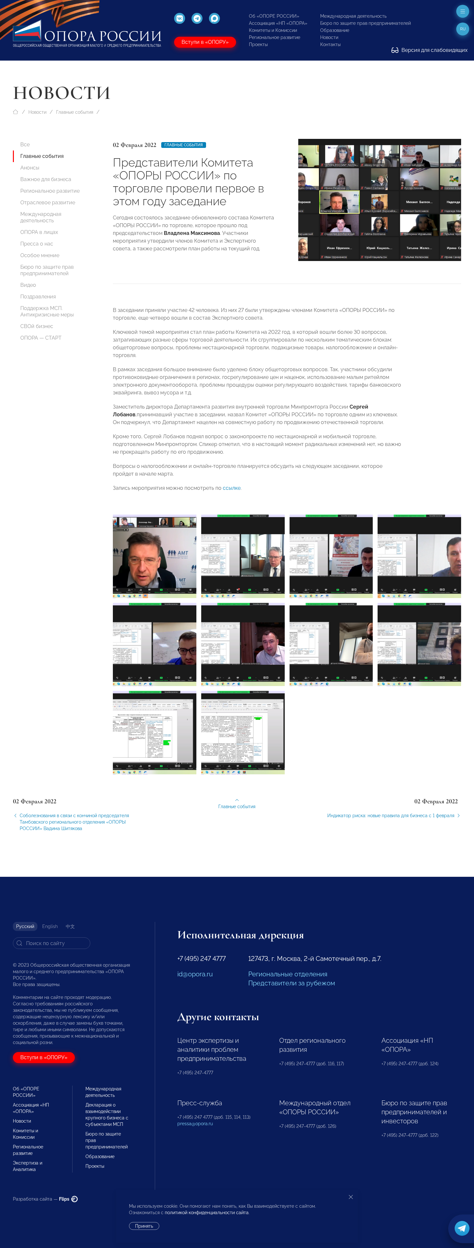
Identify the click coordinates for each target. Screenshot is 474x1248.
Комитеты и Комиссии (273, 30)
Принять (144, 1226)
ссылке (232, 488)
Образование (334, 30)
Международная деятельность (353, 16)
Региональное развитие (274, 37)
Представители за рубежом (291, 983)
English (50, 926)
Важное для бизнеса (45, 179)
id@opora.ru (195, 974)
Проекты (258, 44)
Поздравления (38, 297)
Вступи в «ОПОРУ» (205, 42)
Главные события (74, 112)
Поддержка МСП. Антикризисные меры (47, 311)
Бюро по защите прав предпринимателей (365, 23)
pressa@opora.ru (195, 1123)
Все (25, 144)
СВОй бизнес (36, 326)
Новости (329, 37)
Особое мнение (39, 255)
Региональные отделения (287, 974)
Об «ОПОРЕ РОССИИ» (274, 16)
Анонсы (29, 168)
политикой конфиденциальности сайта (207, 1212)
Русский (25, 926)
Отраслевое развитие (47, 202)
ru (463, 29)
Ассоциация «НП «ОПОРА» (278, 23)
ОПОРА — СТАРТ (41, 338)
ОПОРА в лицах (39, 232)
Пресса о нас (36, 244)
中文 (70, 926)
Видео (28, 285)
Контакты (330, 44)
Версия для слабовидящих (434, 50)
